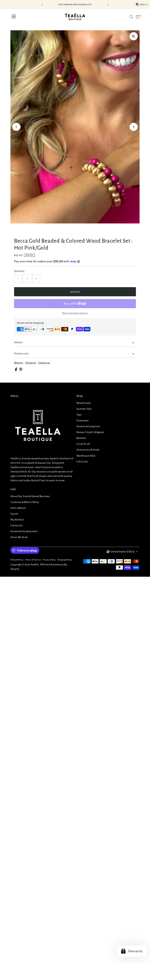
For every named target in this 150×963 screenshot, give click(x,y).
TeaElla (35, 564)
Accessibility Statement (24, 531)
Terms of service (33, 560)
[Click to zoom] (134, 36)
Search (14, 513)
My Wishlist (17, 519)
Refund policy (16, 560)
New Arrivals (83, 403)
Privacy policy (49, 560)
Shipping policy (65, 560)
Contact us (44, 362)
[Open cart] (138, 16)
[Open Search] (131, 16)
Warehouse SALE (85, 455)
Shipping (30, 362)
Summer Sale (83, 408)
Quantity (19, 271)
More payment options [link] (75, 313)
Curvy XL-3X (83, 444)
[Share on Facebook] (16, 370)
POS (42, 564)
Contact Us (16, 525)
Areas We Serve (19, 537)
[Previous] (42, 5)
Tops (79, 414)
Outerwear (82, 420)
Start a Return (18, 508)
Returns (18, 362)
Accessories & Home (88, 449)
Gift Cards (82, 461)
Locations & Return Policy (24, 502)
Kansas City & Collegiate (90, 432)
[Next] (108, 5)
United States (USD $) (122, 551)
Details (18, 342)
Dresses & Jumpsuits (88, 426)
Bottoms (81, 438)
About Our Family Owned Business (30, 496)
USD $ (143, 4)
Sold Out (75, 291)
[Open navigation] (13, 16)
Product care (21, 353)
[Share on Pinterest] (20, 370)
